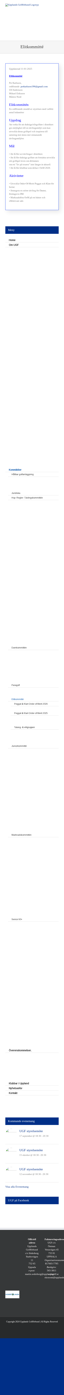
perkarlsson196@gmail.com (34, 86)
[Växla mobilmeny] (57, 5)
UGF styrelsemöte (31, 1131)
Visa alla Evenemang (17, 1186)
